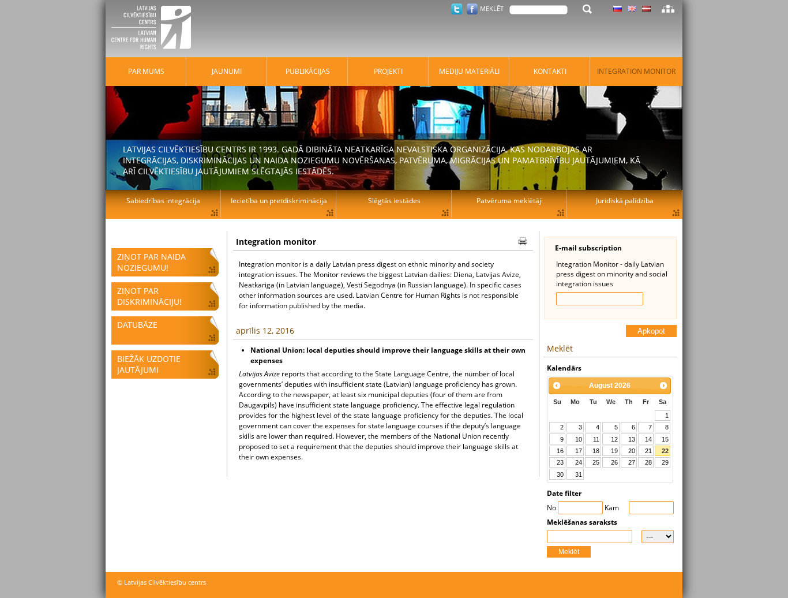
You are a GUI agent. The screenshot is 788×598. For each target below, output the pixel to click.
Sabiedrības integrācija (163, 200)
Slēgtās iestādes (394, 200)
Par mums (146, 71)
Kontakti (550, 71)
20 (631, 450)
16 (560, 450)
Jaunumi (227, 71)
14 (648, 439)
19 (614, 450)
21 (648, 450)
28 (648, 462)
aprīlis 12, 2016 (265, 330)
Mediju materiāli (469, 71)
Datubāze (137, 324)
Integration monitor (636, 71)
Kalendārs (564, 368)
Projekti (388, 71)
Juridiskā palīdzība (625, 200)
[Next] (663, 385)
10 (578, 439)
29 (665, 462)
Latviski (646, 9)
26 (614, 462)
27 (631, 462)
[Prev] (556, 385)
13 (631, 439)
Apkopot (651, 331)
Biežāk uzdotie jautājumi (149, 364)
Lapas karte (668, 8)
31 (578, 474)
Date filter (564, 493)
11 (596, 439)
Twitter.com (456, 8)
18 (595, 450)
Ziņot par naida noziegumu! (151, 262)
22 (665, 450)
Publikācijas (308, 71)
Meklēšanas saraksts (582, 522)
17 (578, 450)
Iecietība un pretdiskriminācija (279, 200)
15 (665, 439)
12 (614, 439)
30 (560, 474)
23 (560, 462)
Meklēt (568, 552)
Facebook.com (472, 8)
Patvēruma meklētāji (509, 200)
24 (578, 462)
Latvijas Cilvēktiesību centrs (154, 29)
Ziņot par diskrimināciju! (149, 296)
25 (595, 462)
